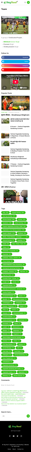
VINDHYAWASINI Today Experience (13, 264)
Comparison (20, 302)
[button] (2, 2)
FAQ (5, 212)
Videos (6, 247)
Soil (19, 347)
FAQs (5, 309)
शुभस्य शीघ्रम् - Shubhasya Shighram (15, 115)
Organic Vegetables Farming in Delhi (14, 226)
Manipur (6, 330)
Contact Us (20, 449)
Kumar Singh (11, 42)
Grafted (15, 309)
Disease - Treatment (9, 306)
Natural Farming (8, 240)
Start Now (7, 351)
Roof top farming (9, 216)
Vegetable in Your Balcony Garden (13, 230)
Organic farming (18, 212)
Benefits (6, 299)
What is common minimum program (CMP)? (13, 400)
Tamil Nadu (18, 351)
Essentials (7, 254)
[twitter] (17, 436)
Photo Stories (7, 261)
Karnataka (7, 323)
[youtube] (13, 436)
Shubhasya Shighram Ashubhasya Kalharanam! (18, 157)
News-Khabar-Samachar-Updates (13, 337)
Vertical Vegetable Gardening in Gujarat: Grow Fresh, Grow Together (19, 181)
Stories (16, 282)
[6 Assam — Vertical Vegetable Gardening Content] (5, 128)
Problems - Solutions (9, 271)
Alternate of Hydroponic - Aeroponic (14, 288)
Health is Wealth (8, 233)
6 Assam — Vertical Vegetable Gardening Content (19, 127)
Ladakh (6, 327)
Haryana (6, 313)
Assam (22, 295)
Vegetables (23, 372)
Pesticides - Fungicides (10, 250)
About (14, 449)
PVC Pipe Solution (9, 344)
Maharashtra (17, 327)
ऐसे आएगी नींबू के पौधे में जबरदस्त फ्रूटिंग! (18, 142)
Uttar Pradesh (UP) (9, 358)
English (23, 306)
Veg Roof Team (8, 275)
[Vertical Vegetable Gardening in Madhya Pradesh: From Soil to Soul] (5, 151)
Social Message (8, 347)
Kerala (17, 323)
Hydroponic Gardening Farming (12, 268)
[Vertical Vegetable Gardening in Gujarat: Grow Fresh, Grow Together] (5, 181)
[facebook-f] (9, 436)
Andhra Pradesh (8, 292)
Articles (21, 219)
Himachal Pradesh (19, 313)
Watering (6, 375)
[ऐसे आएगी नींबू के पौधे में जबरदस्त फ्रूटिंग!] (5, 143)
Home (9, 449)
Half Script (16, 446)
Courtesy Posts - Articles (11, 278)
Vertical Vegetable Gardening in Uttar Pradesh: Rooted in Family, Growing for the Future (19, 173)
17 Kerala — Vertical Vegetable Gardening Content (20, 165)
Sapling (22, 344)
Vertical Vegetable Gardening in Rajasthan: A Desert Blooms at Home (20, 135)
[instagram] (21, 436)
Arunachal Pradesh (9, 295)
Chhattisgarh (7, 302)
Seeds (6, 243)
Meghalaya (17, 330)
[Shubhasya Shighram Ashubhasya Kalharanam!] (5, 158)
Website (26, 444)
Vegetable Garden (9, 285)
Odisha (17, 341)
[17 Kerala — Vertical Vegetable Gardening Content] (5, 166)
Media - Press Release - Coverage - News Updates (15, 237)
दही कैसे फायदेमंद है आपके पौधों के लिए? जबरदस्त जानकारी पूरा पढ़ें (19, 120)
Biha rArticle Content (20, 299)
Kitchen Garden (8, 219)
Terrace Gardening (21, 354)
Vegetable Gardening (10, 365)
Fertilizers (22, 233)
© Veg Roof (5, 444)
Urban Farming (20, 223)
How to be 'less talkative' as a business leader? (14, 403)
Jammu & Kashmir (9, 320)
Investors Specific (9, 316)
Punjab (6, 282)
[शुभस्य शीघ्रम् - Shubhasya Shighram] (15, 103)
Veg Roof (23, 271)
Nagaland (17, 334)
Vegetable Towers (9, 372)
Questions (7, 223)
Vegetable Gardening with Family (13, 368)
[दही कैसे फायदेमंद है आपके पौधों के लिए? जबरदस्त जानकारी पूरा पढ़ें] (5, 121)
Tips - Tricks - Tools (19, 243)
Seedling (21, 240)
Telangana (7, 354)
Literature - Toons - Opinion (11, 257)
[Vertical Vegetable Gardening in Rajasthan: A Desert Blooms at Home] (5, 135)
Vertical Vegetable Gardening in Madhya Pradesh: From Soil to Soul (19, 151)
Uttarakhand (7, 361)
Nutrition (6, 341)
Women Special (19, 375)
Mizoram (6, 334)
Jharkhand (23, 320)
